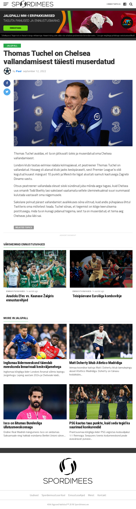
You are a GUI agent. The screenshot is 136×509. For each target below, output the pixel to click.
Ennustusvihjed (15, 291)
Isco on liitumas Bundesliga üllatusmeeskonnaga (22, 425)
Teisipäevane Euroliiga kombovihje (97, 296)
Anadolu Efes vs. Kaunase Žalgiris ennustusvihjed (30, 298)
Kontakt (102, 495)
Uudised (34, 495)
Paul (18, 71)
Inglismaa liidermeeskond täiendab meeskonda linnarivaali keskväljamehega (32, 365)
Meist (91, 495)
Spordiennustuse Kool (53, 495)
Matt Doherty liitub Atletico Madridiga (95, 363)
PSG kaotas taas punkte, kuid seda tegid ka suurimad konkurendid (99, 425)
